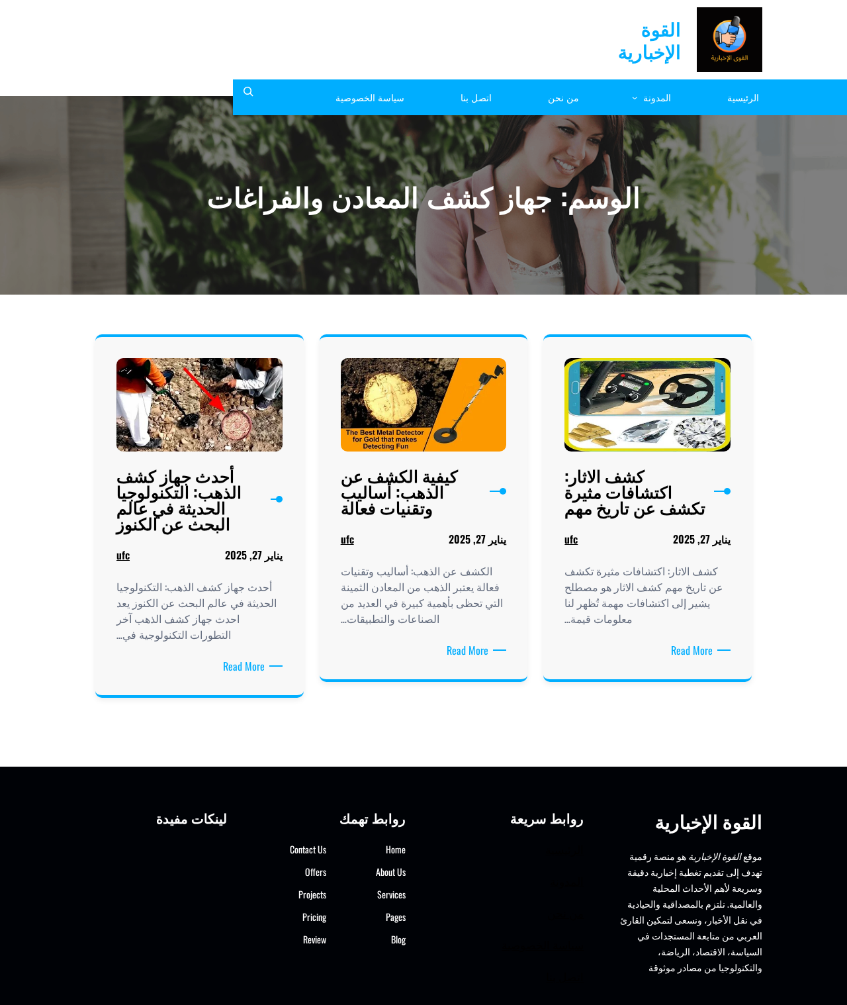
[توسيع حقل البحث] (248, 97)
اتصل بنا (565, 976)
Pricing (314, 917)
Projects (312, 894)
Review (314, 939)
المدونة (567, 881)
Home (396, 849)
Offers (315, 872)
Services (391, 894)
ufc (571, 539)
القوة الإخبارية (649, 39)
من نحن (565, 912)
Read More (689, 650)
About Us (391, 872)
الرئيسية (564, 849)
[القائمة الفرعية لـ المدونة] (634, 97)
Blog (398, 939)
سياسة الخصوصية (543, 944)
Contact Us (308, 849)
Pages (396, 917)
